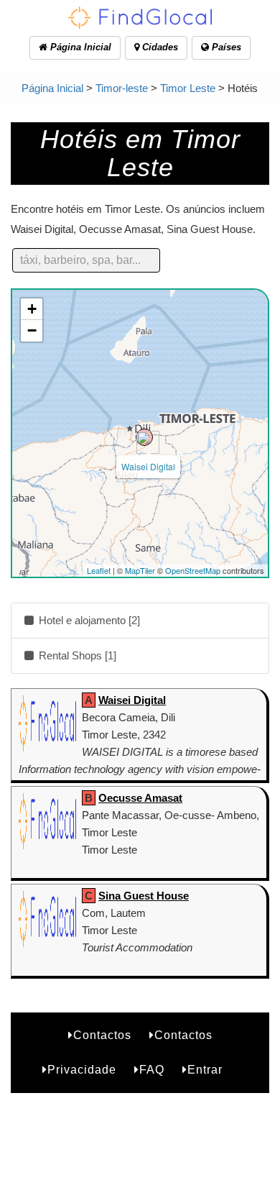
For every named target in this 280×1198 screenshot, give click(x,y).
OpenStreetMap (192, 570)
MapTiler (140, 570)
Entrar (205, 1070)
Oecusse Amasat (140, 798)
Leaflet (99, 570)
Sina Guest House (143, 896)
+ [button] (32, 309)
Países (225, 47)
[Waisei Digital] (144, 437)
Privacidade (81, 1070)
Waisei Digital (148, 466)
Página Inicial (79, 47)
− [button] (32, 330)
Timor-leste (121, 88)
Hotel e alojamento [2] (88, 620)
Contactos (102, 1035)
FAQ (151, 1070)
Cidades (158, 47)
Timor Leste (187, 88)
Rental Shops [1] (76, 655)
